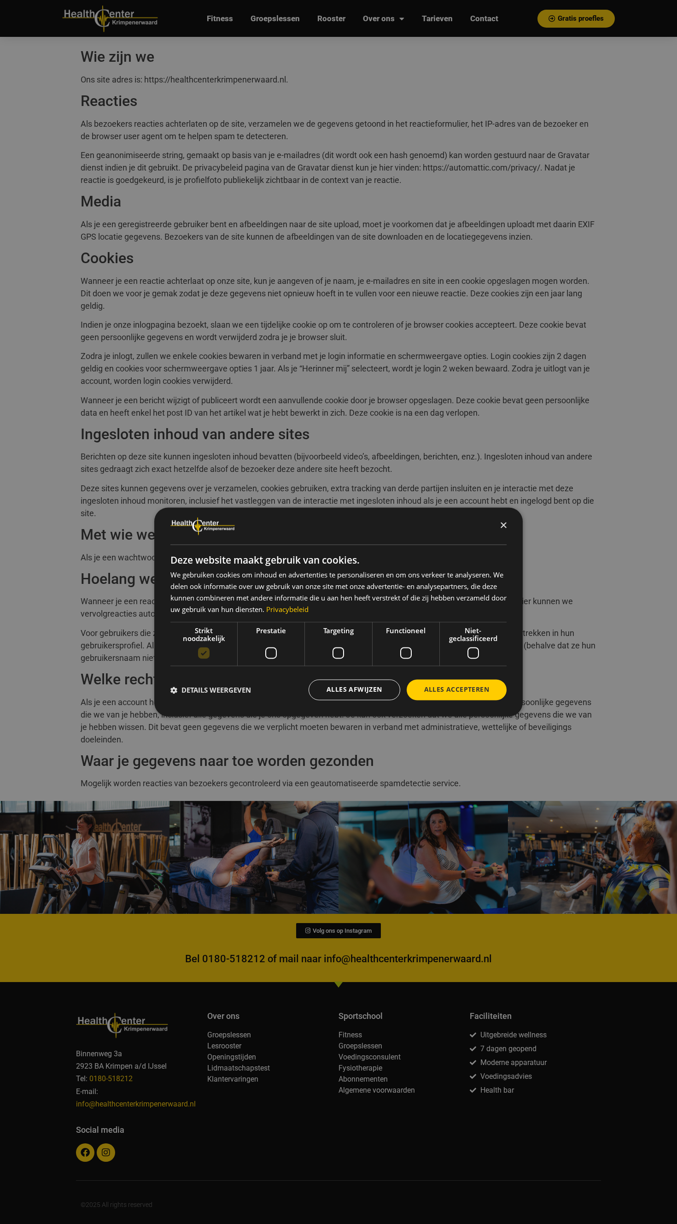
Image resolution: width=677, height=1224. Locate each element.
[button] (210, 690)
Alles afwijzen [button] (354, 689)
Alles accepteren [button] (456, 689)
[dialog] (338, 611)
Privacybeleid (287, 609)
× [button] (503, 525)
